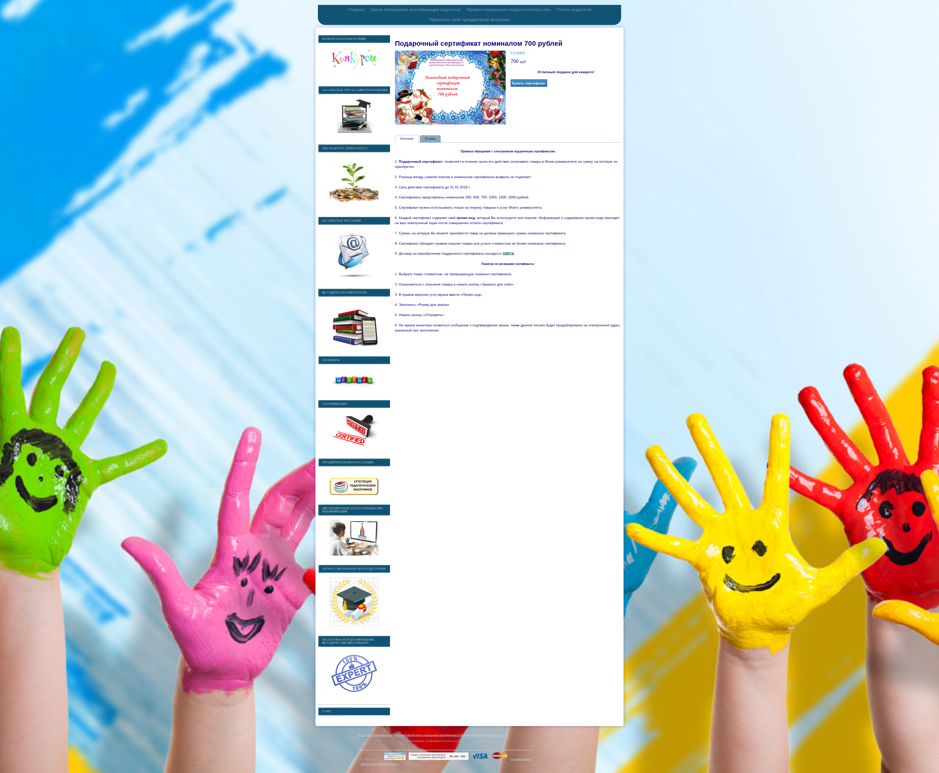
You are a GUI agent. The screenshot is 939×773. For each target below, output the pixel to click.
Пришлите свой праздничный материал (469, 19)
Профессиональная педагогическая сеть (508, 9)
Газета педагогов (574, 9)
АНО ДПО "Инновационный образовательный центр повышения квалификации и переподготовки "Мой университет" (430, 735)
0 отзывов (518, 52)
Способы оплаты (520, 759)
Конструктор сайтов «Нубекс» (379, 763)
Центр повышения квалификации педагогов (415, 9)
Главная (356, 9)
